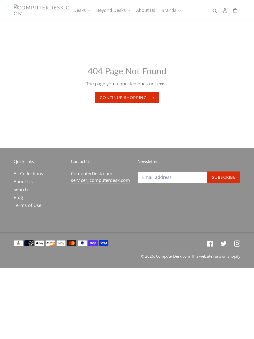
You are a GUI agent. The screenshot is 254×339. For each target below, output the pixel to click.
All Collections (28, 173)
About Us (23, 181)
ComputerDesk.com (173, 256)
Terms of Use (27, 205)
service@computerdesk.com (100, 180)
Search (21, 189)
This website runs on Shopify (215, 256)
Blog (18, 197)
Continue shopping (123, 97)
